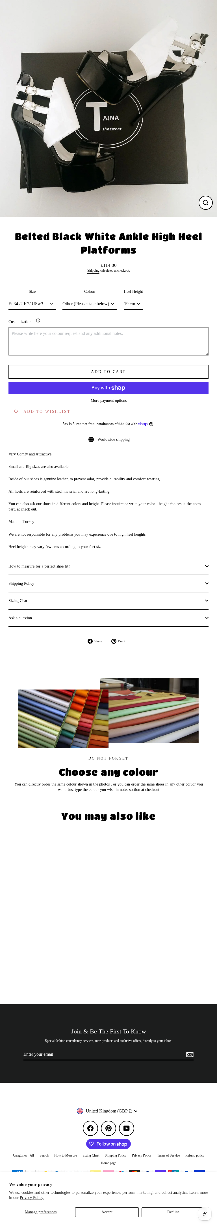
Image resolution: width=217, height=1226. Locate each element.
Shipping (93, 270)
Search (44, 1155)
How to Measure (65, 1155)
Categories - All (23, 1155)
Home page (108, 1163)
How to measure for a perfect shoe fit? (39, 566)
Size (32, 291)
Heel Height (133, 291)
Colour (89, 291)
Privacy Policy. (32, 1198)
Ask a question (20, 618)
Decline (173, 1212)
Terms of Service (168, 1155)
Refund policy (194, 1155)
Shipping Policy (21, 583)
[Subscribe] (189, 1054)
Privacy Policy (141, 1155)
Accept (106, 1212)
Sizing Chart (18, 601)
